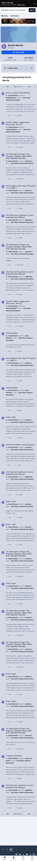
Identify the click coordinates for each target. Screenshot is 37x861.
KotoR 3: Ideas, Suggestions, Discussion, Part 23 (18, 123)
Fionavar (28, 161)
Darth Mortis (13, 95)
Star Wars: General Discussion (22, 163)
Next (29, 86)
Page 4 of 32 (17, 86)
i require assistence (14, 755)
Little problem (12, 333)
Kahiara (28, 190)
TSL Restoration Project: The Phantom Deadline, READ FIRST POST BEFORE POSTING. (19, 156)
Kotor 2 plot (11, 417)
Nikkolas (28, 220)
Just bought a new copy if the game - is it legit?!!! (21, 187)
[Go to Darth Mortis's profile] (2, 93)
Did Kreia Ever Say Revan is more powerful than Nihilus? (19, 216)
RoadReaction (11, 98)
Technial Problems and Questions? (20, 444)
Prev (7, 86)
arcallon (28, 447)
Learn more (4, 4)
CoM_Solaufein (11, 129)
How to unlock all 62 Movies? (18, 93)
